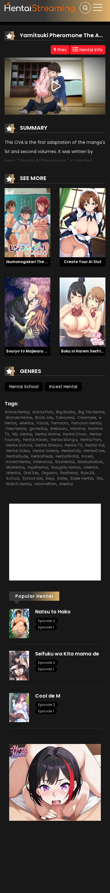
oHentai (13, 472)
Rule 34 (87, 472)
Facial (42, 423)
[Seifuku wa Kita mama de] (19, 665)
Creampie (86, 417)
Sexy (50, 478)
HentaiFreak (42, 456)
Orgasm (49, 472)
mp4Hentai (38, 467)
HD (14, 434)
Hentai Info (90, 50)
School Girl (32, 478)
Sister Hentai (81, 478)
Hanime (77, 428)
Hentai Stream (48, 445)
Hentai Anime (47, 434)
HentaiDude (17, 456)
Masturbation (90, 461)
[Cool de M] (19, 707)
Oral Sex (31, 472)
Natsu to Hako (53, 611)
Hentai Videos (45, 450)
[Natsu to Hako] (19, 623)
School (12, 478)
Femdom (59, 423)
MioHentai (15, 467)
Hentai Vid (94, 445)
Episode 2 (46, 620)
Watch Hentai (18, 483)
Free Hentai (16, 428)
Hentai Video (18, 450)
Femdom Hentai (86, 423)
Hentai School (23, 387)
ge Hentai (38, 428)
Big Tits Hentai (91, 412)
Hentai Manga (64, 439)
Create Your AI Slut (82, 261)
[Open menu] (97, 7)
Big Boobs (65, 412)
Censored (65, 417)
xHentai (66, 483)
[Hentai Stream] (40, 7)
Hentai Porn (90, 439)
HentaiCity (71, 450)
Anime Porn (42, 412)
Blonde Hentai (19, 417)
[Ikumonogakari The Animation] (27, 222)
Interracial (42, 461)
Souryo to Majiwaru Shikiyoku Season (42, 351)
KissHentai (65, 461)
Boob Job (44, 417)
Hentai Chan (74, 434)
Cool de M (47, 695)
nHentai (90, 467)
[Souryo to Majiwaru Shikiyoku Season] (27, 312)
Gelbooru (58, 428)
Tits (99, 478)
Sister (62, 478)
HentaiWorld (67, 456)
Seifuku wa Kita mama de (67, 653)
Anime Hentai (17, 412)
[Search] (85, 8)
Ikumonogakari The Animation (35, 261)
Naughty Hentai (65, 467)
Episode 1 (46, 627)
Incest (87, 456)
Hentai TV (73, 445)
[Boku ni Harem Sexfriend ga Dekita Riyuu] (82, 312)
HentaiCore (94, 450)
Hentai (26, 434)
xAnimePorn (45, 483)
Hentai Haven (35, 439)
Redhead (69, 472)
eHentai (27, 423)
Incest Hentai (63, 387)
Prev (61, 50)
